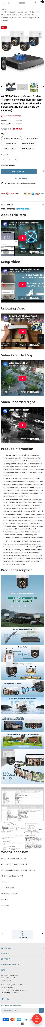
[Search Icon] (9, 3)
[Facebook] (3, 999)
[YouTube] (8, 999)
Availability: (6, 124)
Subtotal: (4, 165)
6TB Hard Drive (10, 149)
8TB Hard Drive (28, 149)
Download (23, 208)
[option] (22, 52)
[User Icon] (35, 3)
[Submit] (41, 1010)
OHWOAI (19, 121)
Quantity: (5, 155)
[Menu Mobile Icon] (2, 3)
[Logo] (22, 2)
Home (3, 9)
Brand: (4, 121)
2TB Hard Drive (10, 143)
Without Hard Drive (12, 138)
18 (5, 183)
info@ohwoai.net (12, 993)
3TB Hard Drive (28, 143)
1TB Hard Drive (32, 138)
